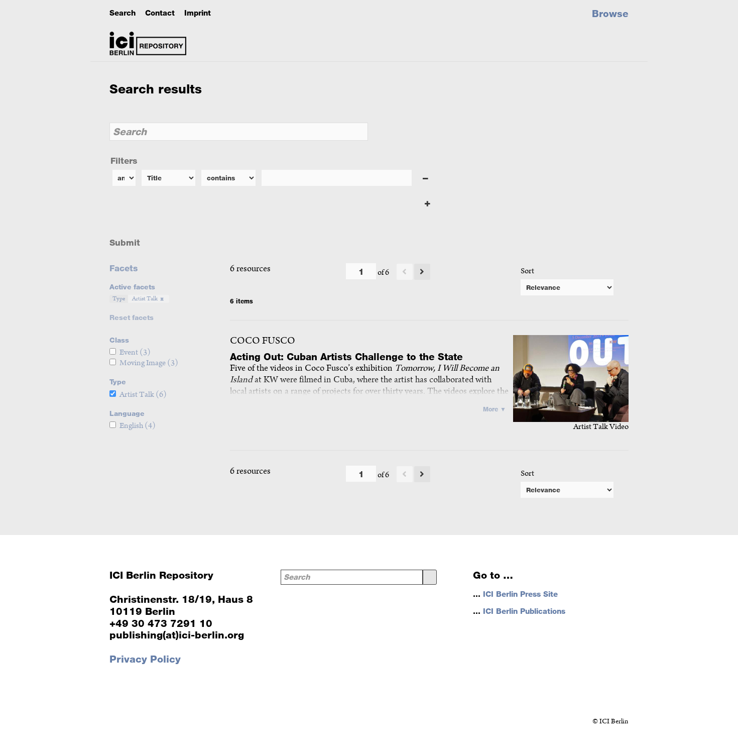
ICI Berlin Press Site (520, 594)
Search (122, 13)
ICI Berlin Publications (524, 611)
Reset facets (131, 317)
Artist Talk (145, 298)
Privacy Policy (145, 659)
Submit (124, 242)
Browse (610, 14)
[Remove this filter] (426, 179)
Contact (160, 13)
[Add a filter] (427, 203)
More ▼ (494, 409)
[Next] (422, 272)
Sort (527, 271)
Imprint (197, 13)
